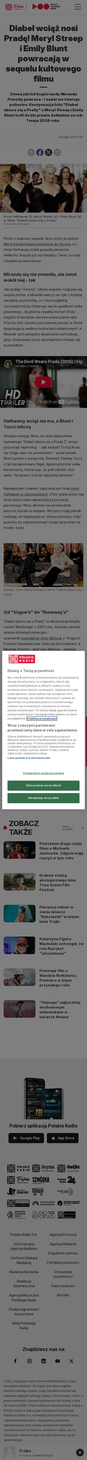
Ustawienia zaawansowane (43, 773)
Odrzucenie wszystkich (43, 785)
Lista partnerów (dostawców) (28, 758)
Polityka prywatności (42, 718)
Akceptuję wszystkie (43, 798)
